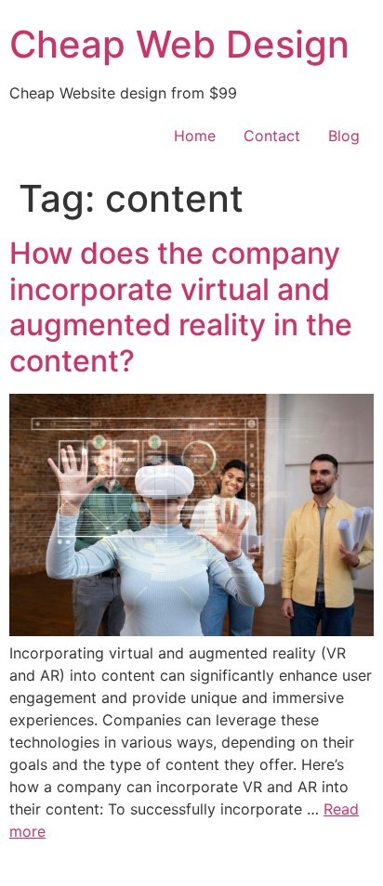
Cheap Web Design (179, 44)
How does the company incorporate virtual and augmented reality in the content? (180, 306)
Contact (272, 135)
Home (195, 135)
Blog (344, 135)
